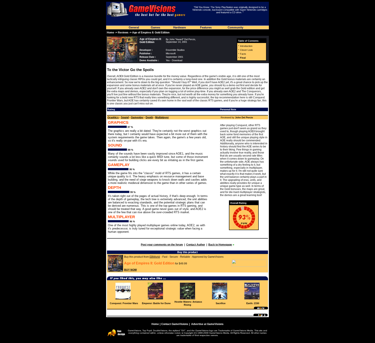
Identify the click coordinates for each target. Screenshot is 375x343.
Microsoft (171, 53)
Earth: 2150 (252, 303)
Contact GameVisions (174, 324)
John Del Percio (244, 117)
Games (155, 27)
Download (177, 60)
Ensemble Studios (175, 50)
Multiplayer (162, 117)
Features (206, 27)
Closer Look (246, 50)
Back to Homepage (220, 244)
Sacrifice (220, 303)
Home (110, 32)
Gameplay (137, 117)
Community (235, 27)
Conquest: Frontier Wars (124, 303)
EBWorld (155, 256)
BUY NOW (130, 269)
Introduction (246, 46)
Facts (243, 54)
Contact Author (195, 244)
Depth (149, 117)
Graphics (113, 117)
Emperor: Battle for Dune (156, 303)
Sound (125, 117)
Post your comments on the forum (162, 244)
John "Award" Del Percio (182, 39)
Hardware (179, 27)
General (134, 27)
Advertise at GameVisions (207, 324)
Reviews (123, 32)
